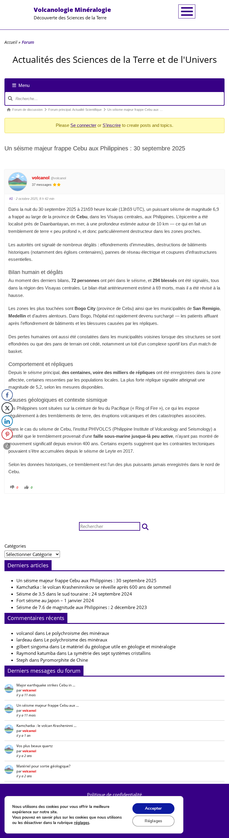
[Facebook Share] (7, 395)
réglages (81, 822)
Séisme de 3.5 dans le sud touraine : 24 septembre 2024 (74, 594)
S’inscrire (112, 125)
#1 (11, 198)
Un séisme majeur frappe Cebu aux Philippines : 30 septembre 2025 (86, 580)
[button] (145, 526)
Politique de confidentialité (114, 794)
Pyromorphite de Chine (64, 660)
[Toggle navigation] (186, 11)
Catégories (15, 546)
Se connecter (83, 125)
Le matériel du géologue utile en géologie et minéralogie (118, 646)
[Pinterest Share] (7, 434)
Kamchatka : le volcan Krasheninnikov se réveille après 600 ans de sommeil (93, 587)
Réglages (153, 821)
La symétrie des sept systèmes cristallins (109, 653)
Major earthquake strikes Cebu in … (45, 685)
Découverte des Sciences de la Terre (72, 13)
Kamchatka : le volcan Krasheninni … (46, 725)
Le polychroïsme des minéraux (77, 633)
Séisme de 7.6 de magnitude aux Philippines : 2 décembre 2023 (81, 607)
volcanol (40, 177)
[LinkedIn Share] (7, 421)
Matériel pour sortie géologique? (43, 766)
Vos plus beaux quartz (34, 745)
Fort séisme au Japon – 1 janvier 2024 (55, 600)
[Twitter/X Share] (7, 408)
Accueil (10, 42)
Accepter (153, 808)
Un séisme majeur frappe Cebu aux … (47, 705)
